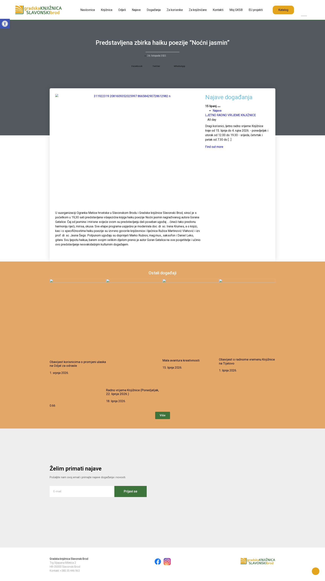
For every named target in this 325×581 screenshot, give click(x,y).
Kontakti (218, 10)
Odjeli (122, 10)
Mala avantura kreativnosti (181, 360)
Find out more (214, 147)
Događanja (154, 10)
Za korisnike (175, 10)
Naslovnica (87, 10)
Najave (136, 10)
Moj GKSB (236, 10)
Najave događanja (228, 97)
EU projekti (256, 10)
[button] (304, 6)
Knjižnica (106, 10)
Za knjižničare (198, 10)
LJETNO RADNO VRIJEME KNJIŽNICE (230, 115)
